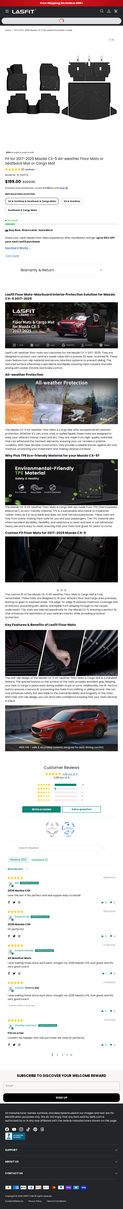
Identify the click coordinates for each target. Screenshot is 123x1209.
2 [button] (57, 1055)
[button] (115, 11)
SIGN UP (61, 1098)
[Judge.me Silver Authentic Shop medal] (52, 828)
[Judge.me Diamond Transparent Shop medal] (68, 828)
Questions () (40, 860)
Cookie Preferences (14, 1201)
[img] (15, 878)
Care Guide (12, 256)
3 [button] (62, 1055)
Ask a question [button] (81, 809)
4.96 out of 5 (70, 774)
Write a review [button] (41, 809)
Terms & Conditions (56, 1201)
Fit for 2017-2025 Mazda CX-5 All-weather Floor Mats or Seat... (44, 30)
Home (8, 30)
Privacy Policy (35, 1201)
